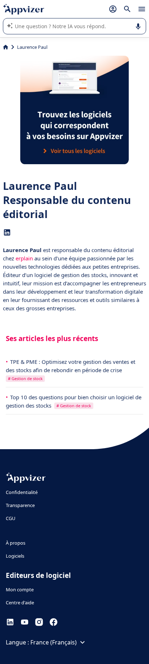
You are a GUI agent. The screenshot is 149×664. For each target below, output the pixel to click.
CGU (11, 518)
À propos (15, 543)
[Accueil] (5, 47)
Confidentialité (22, 492)
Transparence (20, 505)
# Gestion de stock (25, 378)
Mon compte (20, 589)
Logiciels (15, 556)
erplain (24, 258)
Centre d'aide (20, 602)
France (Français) (53, 642)
